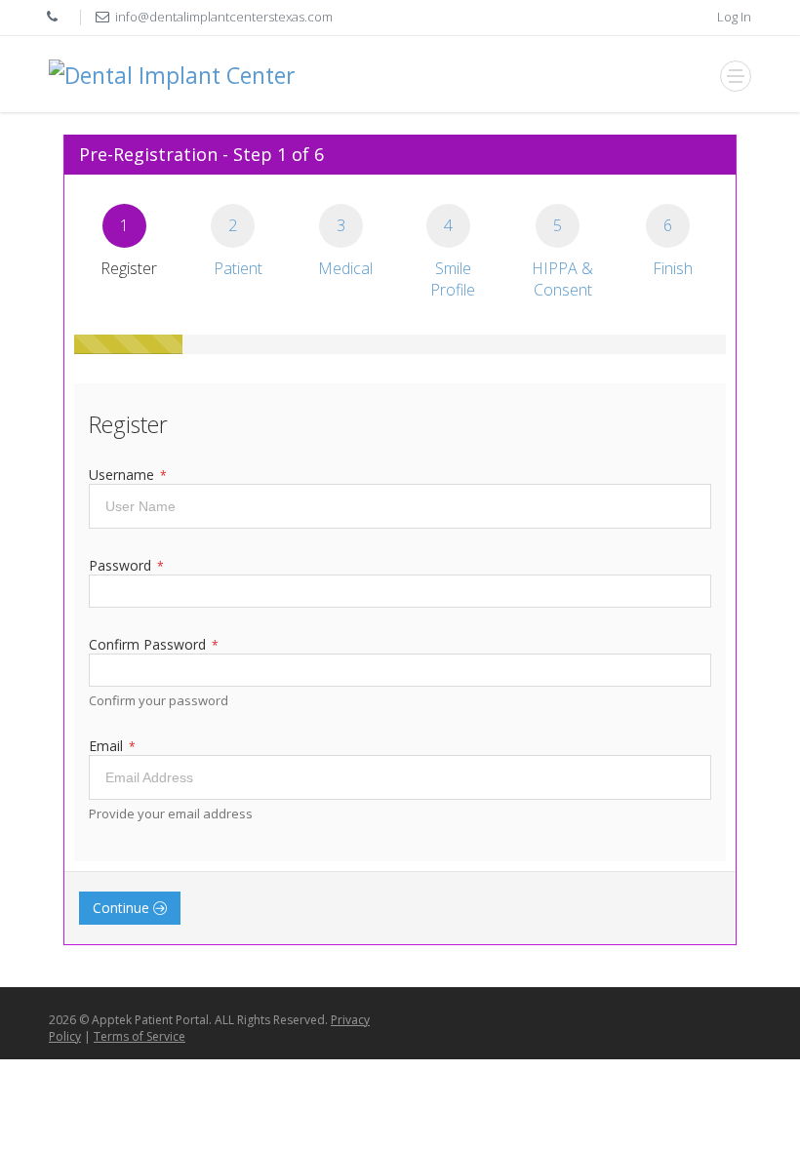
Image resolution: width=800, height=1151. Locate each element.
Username (128, 474)
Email (112, 745)
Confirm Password (154, 644)
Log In (734, 16)
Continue (123, 907)
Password (126, 565)
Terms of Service (139, 1036)
